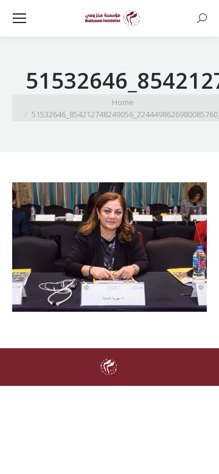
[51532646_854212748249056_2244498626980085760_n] (109, 247)
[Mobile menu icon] (19, 18)
